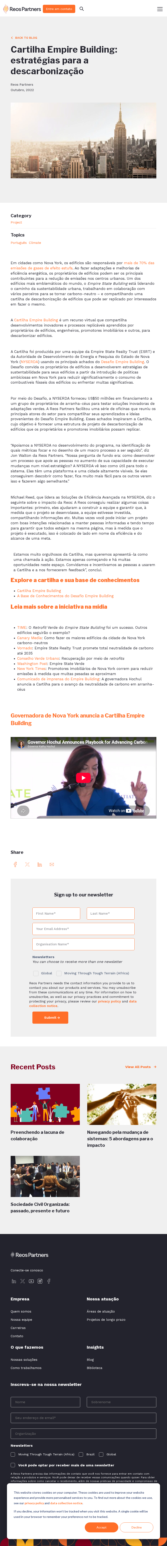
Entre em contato (59, 9)
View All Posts (138, 1067)
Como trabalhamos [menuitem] (26, 1368)
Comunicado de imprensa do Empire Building (58, 679)
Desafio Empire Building (122, 362)
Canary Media (29, 638)
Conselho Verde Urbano (38, 658)
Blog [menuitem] (90, 1360)
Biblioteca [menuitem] (94, 1368)
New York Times (31, 668)
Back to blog (26, 37)
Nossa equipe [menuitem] (21, 1320)
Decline (137, 1527)
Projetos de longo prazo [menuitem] (106, 1320)
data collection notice (66, 1503)
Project (16, 222)
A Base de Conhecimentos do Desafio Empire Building (65, 596)
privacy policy (34, 1503)
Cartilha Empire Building (36, 320)
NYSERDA (29, 362)
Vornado (24, 648)
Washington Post (32, 663)
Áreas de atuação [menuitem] (101, 1311)
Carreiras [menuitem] (18, 1328)
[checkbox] (83, 972)
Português (19, 243)
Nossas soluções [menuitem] (24, 1360)
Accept (102, 1527)
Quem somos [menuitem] (21, 1311)
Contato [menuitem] (17, 1336)
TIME (21, 627)
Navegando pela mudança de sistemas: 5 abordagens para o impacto (120, 1139)
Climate (35, 243)
